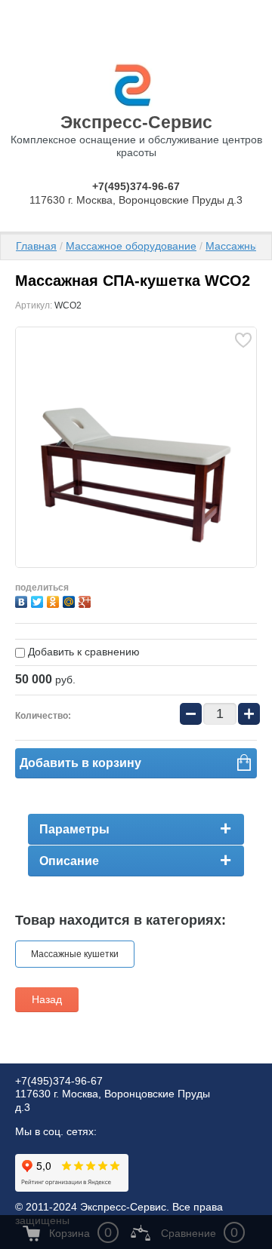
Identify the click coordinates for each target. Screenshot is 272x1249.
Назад (47, 999)
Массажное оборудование (131, 246)
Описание (69, 861)
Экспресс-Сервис (136, 122)
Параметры (74, 829)
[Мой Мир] (71, 600)
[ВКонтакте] (23, 600)
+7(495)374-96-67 (136, 186)
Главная (36, 246)
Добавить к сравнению (82, 652)
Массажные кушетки (75, 954)
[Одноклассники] (55, 600)
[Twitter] (39, 600)
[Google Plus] (86, 600)
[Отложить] (242, 339)
